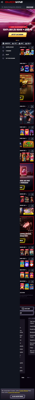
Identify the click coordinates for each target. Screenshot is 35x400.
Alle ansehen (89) (20, 194)
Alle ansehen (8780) (19, 281)
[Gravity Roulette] (28, 157)
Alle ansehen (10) (20, 106)
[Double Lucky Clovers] (28, 144)
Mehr (28, 377)
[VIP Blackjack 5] (27, 252)
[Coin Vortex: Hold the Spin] (27, 69)
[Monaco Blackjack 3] (31, 252)
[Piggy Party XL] (31, 275)
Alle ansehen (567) (20, 47)
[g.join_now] (17, 24)
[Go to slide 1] (16, 40)
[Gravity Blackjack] (22, 252)
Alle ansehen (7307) (19, 270)
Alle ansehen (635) (20, 127)
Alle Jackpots (19, 366)
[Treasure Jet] (31, 286)
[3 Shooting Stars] (22, 69)
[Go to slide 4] (18, 40)
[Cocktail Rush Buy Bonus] (22, 264)
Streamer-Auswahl (20, 336)
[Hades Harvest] (31, 132)
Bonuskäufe (20, 346)
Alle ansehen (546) (20, 138)
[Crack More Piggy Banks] (27, 52)
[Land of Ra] (24, 157)
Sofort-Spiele (19, 356)
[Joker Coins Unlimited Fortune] (22, 286)
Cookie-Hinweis (23, 390)
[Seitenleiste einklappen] (2, 2)
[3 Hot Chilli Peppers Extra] (22, 52)
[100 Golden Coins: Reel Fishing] (27, 286)
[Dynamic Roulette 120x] (27, 199)
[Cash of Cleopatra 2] (31, 69)
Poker (31, 347)
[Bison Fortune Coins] (22, 275)
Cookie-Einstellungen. (14, 392)
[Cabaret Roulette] (31, 199)
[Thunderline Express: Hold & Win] (22, 132)
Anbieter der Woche (20, 331)
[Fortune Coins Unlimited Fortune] (27, 132)
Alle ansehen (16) (20, 205)
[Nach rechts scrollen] (32, 43)
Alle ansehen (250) (20, 258)
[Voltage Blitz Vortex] (27, 264)
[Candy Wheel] (32, 157)
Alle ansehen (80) (20, 150)
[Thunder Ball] (32, 52)
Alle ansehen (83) (20, 247)
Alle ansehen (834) (20, 63)
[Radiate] (27, 275)
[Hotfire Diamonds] (31, 264)
